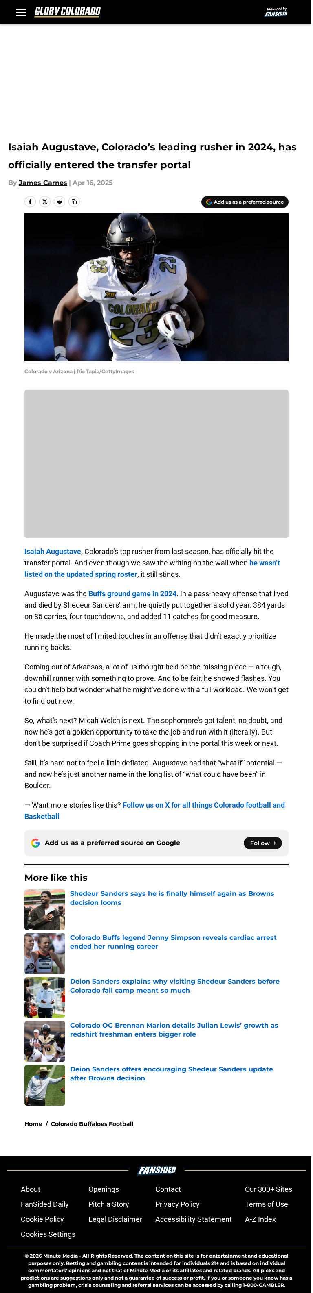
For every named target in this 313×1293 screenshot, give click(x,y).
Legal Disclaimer (115, 1219)
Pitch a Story (108, 1204)
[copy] (74, 201)
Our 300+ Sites (268, 1189)
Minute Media (60, 1256)
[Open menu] (21, 12)
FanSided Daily (45, 1204)
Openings (103, 1189)
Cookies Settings (48, 1234)
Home (33, 1124)
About (30, 1189)
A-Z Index (260, 1219)
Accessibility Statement (193, 1219)
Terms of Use (266, 1204)
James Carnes (43, 183)
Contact (168, 1189)
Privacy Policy (177, 1204)
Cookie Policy (42, 1219)
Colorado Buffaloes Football (92, 1124)
